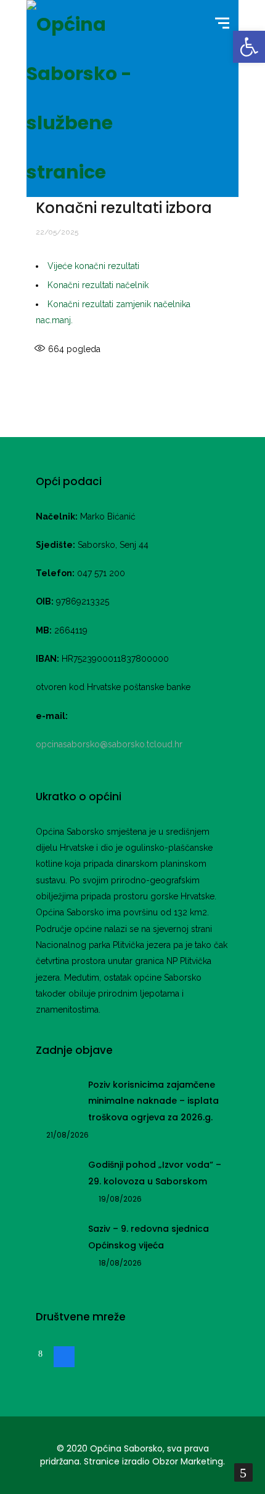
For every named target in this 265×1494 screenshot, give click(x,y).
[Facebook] (64, 1355)
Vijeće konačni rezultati (93, 266)
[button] (249, 47)
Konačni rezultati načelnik (98, 285)
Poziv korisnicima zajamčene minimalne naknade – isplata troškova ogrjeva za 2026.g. (153, 1100)
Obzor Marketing (187, 1461)
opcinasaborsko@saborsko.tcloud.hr (109, 744)
